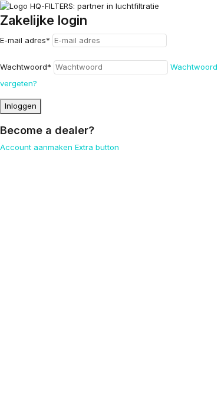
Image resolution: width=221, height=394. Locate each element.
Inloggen (21, 105)
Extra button (97, 147)
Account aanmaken (36, 147)
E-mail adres (25, 40)
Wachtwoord (25, 66)
